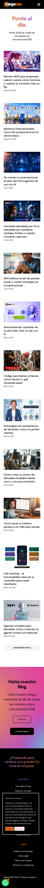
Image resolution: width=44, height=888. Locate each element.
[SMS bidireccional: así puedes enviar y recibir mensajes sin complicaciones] (22, 263)
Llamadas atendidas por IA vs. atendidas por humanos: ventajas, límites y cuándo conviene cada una (22, 231)
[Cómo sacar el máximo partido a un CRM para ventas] (22, 508)
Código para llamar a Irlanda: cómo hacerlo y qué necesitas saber (21, 379)
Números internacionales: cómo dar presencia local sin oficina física (21, 132)
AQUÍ (29, 823)
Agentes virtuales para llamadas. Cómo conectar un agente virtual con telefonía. (21, 629)
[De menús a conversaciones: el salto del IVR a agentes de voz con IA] (22, 162)
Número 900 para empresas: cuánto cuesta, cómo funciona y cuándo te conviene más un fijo (22, 82)
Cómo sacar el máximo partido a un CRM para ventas (21, 525)
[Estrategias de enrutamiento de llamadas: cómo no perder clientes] (22, 410)
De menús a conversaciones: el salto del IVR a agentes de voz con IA (21, 181)
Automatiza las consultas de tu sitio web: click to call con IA (21, 330)
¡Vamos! (22, 719)
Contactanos (22, 731)
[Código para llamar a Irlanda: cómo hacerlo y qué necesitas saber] (22, 360)
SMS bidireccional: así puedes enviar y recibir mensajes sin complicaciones (22, 282)
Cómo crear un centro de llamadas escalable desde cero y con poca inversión (19, 478)
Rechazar (19, 829)
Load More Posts (22, 648)
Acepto (9, 829)
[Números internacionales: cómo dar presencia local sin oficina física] (22, 113)
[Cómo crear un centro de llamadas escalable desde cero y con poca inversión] (22, 459)
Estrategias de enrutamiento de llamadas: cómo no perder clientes (22, 429)
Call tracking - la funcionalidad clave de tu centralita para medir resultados (19, 579)
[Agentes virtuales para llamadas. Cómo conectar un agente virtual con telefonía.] (22, 610)
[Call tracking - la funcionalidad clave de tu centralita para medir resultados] (22, 556)
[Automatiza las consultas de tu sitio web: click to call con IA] (22, 312)
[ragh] (13, 3)
